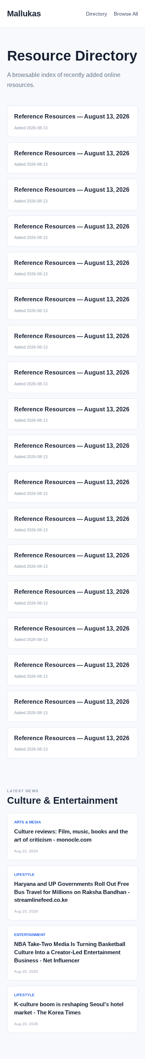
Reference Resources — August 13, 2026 (71, 116)
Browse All (126, 14)
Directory (96, 14)
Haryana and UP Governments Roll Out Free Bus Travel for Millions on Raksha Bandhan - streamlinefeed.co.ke (72, 892)
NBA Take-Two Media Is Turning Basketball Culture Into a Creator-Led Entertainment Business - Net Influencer (69, 952)
